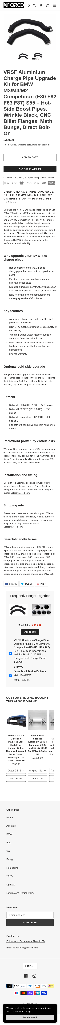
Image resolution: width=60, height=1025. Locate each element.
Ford (8, 842)
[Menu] (54, 5)
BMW (9, 834)
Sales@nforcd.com (20, 493)
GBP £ (29, 966)
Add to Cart (16, 778)
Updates (10, 884)
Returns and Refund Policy (20, 893)
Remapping (12, 867)
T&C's (9, 876)
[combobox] (16, 771)
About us (11, 825)
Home (9, 817)
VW (8, 851)
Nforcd (34, 1003)
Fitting (9, 859)
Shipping (21, 144)
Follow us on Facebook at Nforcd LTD (25, 941)
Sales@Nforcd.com (28, 947)
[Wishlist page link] (28, 5)
